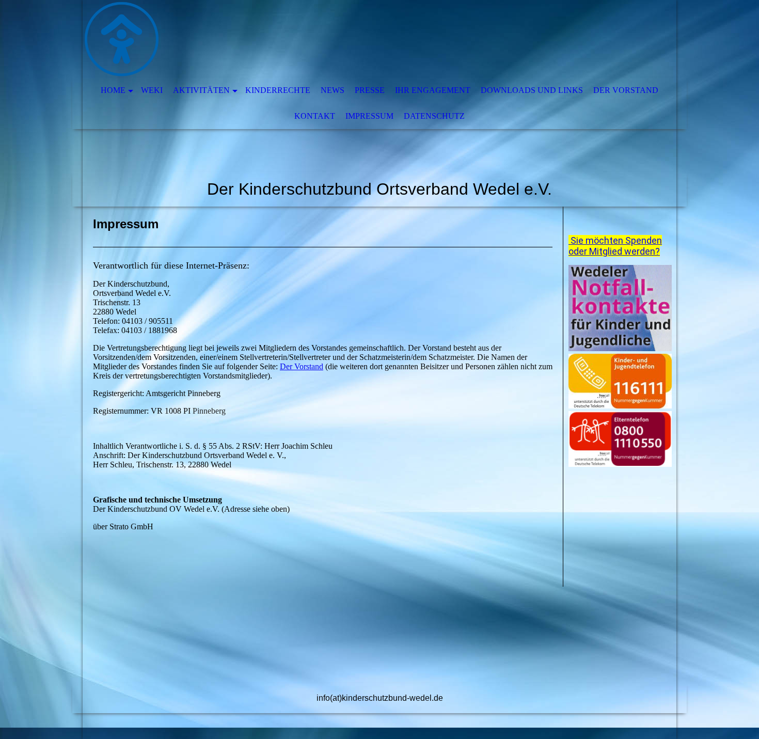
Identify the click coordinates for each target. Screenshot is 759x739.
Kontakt (314, 116)
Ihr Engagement (432, 90)
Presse (370, 90)
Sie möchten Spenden (615, 240)
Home (113, 90)
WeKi (152, 90)
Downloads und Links (532, 90)
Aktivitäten (201, 90)
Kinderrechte (277, 90)
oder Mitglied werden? (614, 251)
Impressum (369, 116)
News (332, 90)
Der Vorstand (625, 90)
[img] (348, 38)
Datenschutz (434, 116)
